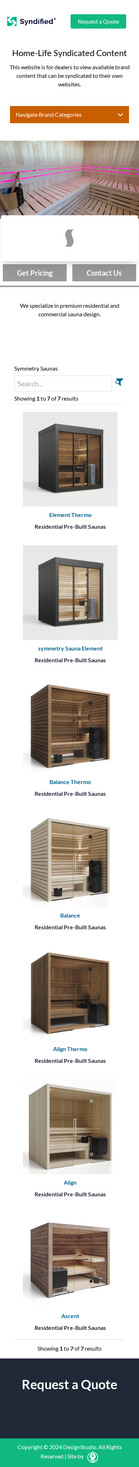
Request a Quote (98, 21)
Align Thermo (70, 1048)
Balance (70, 915)
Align (70, 1182)
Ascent (70, 1315)
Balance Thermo (70, 781)
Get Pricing (34, 272)
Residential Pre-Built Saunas (70, 526)
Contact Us (104, 272)
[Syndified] (31, 21)
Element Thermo (70, 514)
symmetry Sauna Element (70, 648)
